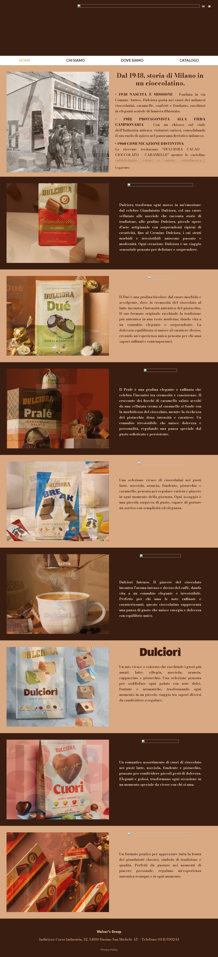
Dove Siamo (132, 60)
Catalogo (189, 60)
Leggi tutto (122, 168)
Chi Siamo (75, 60)
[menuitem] (203, 6)
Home (24, 60)
